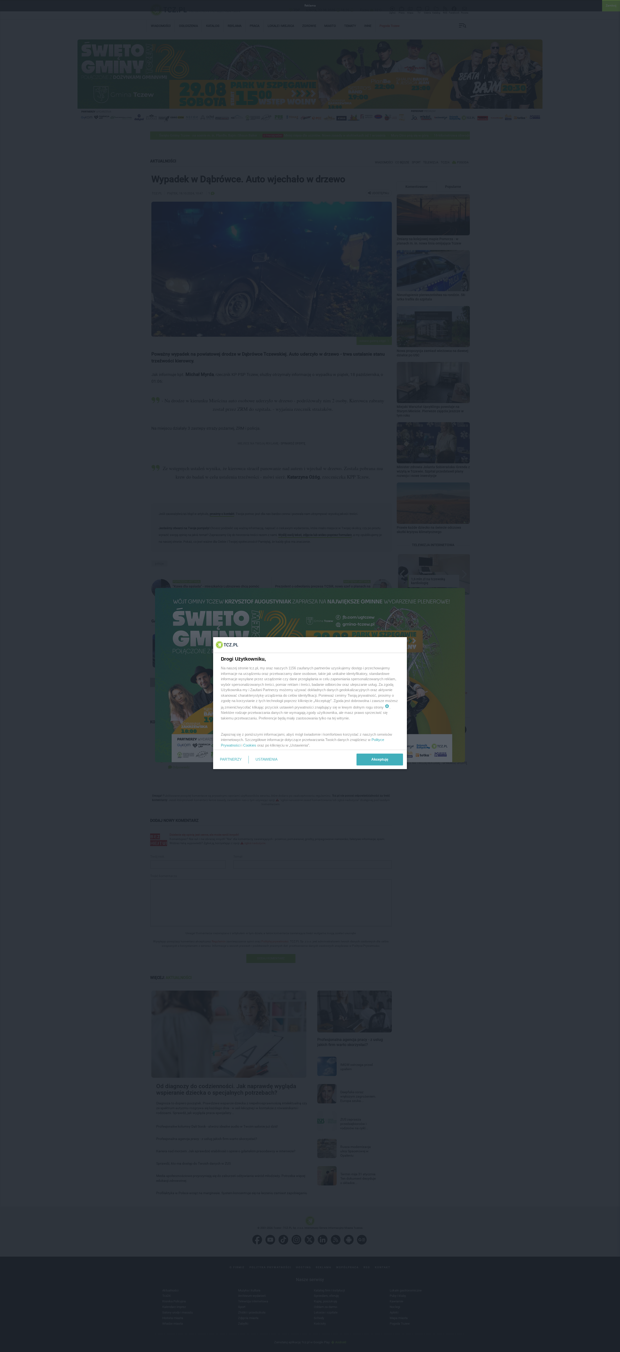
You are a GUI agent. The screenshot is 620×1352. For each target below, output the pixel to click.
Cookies (249, 745)
